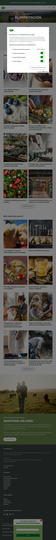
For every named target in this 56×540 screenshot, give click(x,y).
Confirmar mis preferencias (38, 67)
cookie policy (22, 41)
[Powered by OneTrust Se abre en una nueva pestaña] (42, 72)
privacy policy (30, 41)
